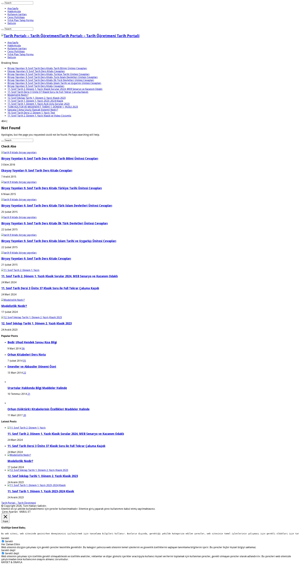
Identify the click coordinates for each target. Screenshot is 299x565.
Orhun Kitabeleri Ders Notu (26, 354)
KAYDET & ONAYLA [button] (11, 562)
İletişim (11, 23)
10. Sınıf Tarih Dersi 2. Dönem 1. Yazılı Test (31, 112)
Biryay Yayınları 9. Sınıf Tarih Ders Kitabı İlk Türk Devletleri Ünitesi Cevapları (50, 80)
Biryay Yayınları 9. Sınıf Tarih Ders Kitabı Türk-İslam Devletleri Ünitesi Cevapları (52, 77)
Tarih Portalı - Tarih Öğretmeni (18, 502)
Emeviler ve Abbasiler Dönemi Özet (31, 366)
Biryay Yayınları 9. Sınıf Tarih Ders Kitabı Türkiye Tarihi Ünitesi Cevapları (48, 74)
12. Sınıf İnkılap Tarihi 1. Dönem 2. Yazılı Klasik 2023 (36, 97)
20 (24, 415)
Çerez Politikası (16, 17)
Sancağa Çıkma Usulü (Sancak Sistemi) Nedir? (32, 109)
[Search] (2, 3)
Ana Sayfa (12, 8)
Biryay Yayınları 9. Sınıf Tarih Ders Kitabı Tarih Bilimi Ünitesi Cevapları (47, 68)
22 (24, 372)
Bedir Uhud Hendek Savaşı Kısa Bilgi (32, 342)
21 (28, 393)
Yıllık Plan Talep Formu (20, 20)
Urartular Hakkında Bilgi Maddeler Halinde (37, 388)
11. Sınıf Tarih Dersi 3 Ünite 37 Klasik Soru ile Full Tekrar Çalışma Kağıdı (47, 92)
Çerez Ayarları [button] (10, 511)
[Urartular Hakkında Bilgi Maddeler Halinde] (11, 381)
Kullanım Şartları (17, 14)
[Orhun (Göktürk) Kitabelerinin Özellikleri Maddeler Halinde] (11, 403)
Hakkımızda (14, 11)
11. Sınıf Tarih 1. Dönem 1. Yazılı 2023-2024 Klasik (35, 100)
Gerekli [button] (5, 538)
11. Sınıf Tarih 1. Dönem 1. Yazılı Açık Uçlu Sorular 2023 (38, 103)
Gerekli (9, 541)
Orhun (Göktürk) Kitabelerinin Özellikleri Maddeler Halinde (48, 409)
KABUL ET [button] (25, 511)
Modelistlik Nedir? (17, 95)
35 (24, 360)
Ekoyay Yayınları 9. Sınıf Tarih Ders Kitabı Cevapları (36, 71)
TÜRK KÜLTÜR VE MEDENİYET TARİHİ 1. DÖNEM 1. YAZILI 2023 (42, 106)
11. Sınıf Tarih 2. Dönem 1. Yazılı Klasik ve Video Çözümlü (39, 115)
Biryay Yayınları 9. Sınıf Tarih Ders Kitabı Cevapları (35, 86)
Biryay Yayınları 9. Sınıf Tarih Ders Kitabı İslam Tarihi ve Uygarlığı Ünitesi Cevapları (54, 83)
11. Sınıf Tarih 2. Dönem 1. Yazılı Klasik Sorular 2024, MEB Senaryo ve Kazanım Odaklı (54, 89)
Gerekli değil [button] (8, 550)
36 (23, 348)
